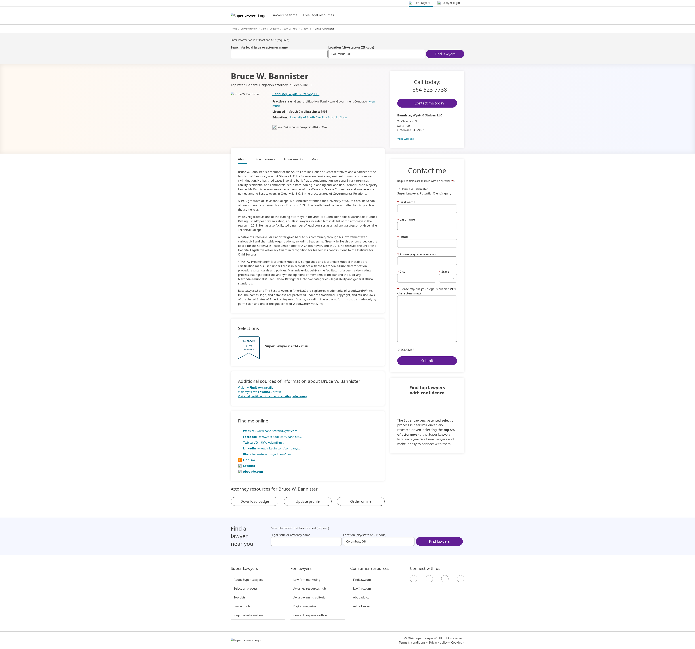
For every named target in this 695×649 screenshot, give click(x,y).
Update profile (308, 501)
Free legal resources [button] (318, 15)
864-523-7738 (429, 89)
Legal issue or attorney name (290, 535)
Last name (406, 219)
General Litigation (270, 28)
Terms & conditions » (413, 642)
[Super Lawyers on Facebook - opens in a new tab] (413, 578)
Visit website (405, 139)
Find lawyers (445, 53)
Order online (360, 501)
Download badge (254, 501)
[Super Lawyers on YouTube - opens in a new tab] (444, 578)
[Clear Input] (323, 54)
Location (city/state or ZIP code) (351, 47)
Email (402, 237)
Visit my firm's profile (260, 392)
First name (406, 202)
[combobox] (279, 54)
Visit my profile (255, 388)
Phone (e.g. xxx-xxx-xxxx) (416, 254)
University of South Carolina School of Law (318, 117)
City (401, 272)
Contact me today (429, 103)
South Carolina (290, 28)
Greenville (306, 28)
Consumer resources (369, 568)
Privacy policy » (439, 642)
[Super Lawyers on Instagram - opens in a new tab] (429, 578)
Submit (427, 360)
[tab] (242, 159)
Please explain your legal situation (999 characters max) (426, 291)
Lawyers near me (284, 15)
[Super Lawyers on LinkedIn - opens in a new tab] (460, 578)
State (444, 272)
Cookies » (457, 642)
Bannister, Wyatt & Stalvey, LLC (295, 94)
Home (234, 28)
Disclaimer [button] (405, 350)
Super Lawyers (244, 568)
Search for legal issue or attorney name (259, 47)
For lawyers (301, 568)
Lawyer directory (249, 28)
